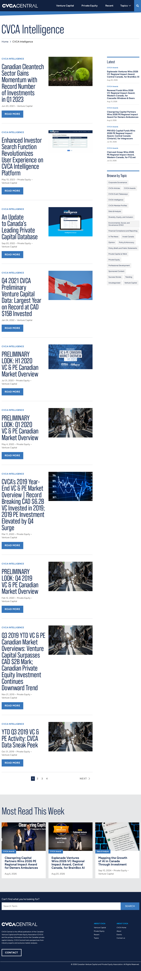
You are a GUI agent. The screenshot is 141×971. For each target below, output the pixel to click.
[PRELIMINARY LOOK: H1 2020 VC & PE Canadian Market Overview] (70, 356)
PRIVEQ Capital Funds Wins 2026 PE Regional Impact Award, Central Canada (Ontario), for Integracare (121, 134)
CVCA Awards (112, 68)
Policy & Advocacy (126, 242)
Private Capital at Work (118, 254)
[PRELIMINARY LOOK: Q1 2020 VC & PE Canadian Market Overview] (70, 422)
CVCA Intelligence (13, 58)
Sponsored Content (116, 271)
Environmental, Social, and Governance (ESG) (119, 224)
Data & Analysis (115, 211)
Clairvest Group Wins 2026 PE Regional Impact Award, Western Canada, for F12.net (121, 155)
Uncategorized (114, 283)
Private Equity (24, 179)
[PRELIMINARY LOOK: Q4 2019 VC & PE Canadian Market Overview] (70, 576)
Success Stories (115, 277)
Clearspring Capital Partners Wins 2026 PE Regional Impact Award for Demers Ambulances (122, 114)
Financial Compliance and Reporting (123, 231)
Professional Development (119, 265)
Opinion (112, 242)
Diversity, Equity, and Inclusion (121, 217)
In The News (113, 237)
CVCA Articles (114, 188)
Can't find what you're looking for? (20, 899)
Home (5, 41)
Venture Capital (24, 106)
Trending (128, 277)
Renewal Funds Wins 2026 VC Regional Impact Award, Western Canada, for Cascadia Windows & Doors (121, 94)
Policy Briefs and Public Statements (123, 248)
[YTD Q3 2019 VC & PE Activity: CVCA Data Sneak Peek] (70, 736)
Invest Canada (128, 237)
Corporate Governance (118, 182)
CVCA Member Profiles (118, 206)
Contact (11, 952)
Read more (12, 113)
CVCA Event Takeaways (118, 194)
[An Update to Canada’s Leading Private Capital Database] (70, 221)
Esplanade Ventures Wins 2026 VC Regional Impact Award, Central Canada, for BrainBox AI (123, 74)
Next (83, 778)
